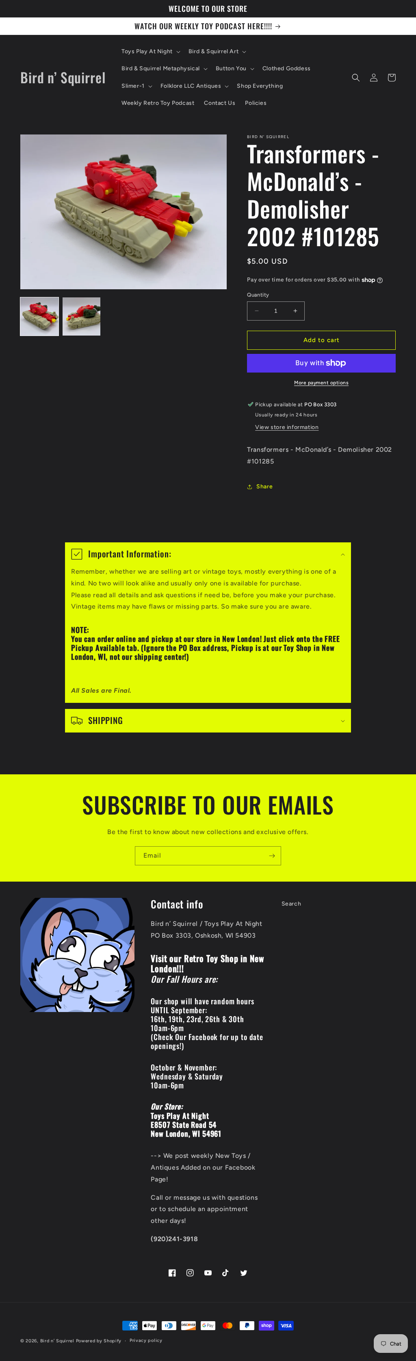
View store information (286, 427)
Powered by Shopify (99, 1341)
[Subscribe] (272, 855)
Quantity (258, 295)
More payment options (321, 383)
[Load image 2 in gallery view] (82, 316)
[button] (150, 51)
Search (291, 903)
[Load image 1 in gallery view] (39, 316)
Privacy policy (146, 1340)
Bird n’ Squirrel (58, 1341)
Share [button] (264, 486)
